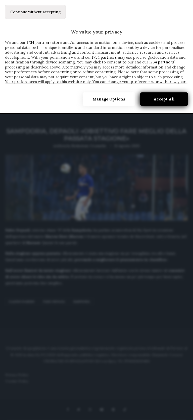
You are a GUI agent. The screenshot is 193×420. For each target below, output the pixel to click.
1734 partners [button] (39, 42)
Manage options (109, 99)
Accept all (164, 99)
